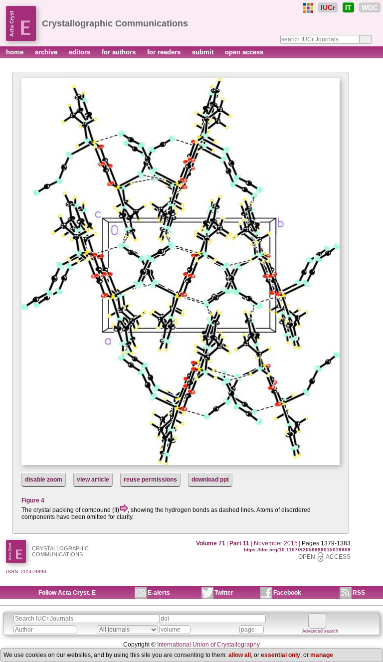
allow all (239, 655)
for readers (165, 52)
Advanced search (320, 631)
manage (321, 655)
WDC (370, 7)
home (15, 52)
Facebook (287, 592)
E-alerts (159, 592)
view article (93, 479)
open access (244, 52)
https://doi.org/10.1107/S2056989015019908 (297, 549)
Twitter (223, 592)
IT (348, 7)
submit (203, 52)
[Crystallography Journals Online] (308, 7)
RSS (359, 592)
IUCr (328, 7)
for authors (120, 52)
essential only (280, 655)
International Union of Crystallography (208, 644)
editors (80, 52)
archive (47, 52)
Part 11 (239, 543)
